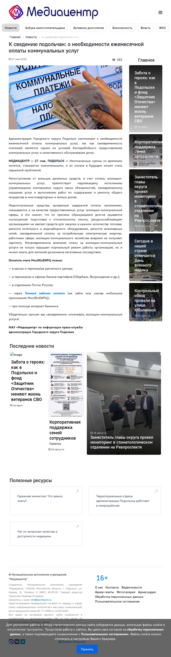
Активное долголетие (88, 28)
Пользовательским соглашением (104, 634)
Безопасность (122, 28)
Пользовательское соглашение (117, 601)
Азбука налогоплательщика (45, 28)
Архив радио (147, 592)
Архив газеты (104, 592)
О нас (99, 587)
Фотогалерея (126, 592)
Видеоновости (132, 587)
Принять (87, 649)
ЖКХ (162, 28)
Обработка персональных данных (119, 596)
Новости (11, 28)
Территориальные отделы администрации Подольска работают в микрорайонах (122, 500)
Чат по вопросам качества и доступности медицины (37, 534)
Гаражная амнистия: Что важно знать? (40, 498)
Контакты (112, 587)
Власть (146, 28)
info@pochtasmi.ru (41, 599)
